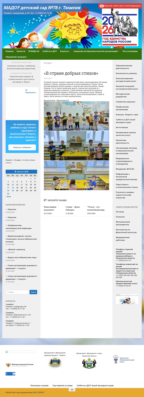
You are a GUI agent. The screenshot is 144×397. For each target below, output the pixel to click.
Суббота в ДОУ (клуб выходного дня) (125, 120)
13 (22, 184)
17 (8, 187)
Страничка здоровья (125, 102)
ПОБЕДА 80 (33, 51)
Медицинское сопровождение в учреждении (124, 161)
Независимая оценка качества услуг (126, 133)
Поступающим (130, 51)
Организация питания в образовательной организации (126, 150)
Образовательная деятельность (124, 66)
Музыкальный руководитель (123, 223)
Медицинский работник (122, 238)
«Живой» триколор (16, 249)
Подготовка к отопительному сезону (127, 185)
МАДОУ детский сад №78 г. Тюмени (41, 7)
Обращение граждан (16, 57)
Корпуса (64, 51)
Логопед (120, 212)
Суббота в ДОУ (49, 51)
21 (26, 187)
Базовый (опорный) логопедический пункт (127, 87)
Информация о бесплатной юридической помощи (126, 176)
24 (8, 190)
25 (13, 190)
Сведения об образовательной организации (96, 51)
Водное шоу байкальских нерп (22, 257)
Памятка (12, 209)
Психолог (120, 217)
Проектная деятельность (122, 141)
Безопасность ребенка (126, 73)
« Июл (8, 196)
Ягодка (48, 63)
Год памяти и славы (63, 385)
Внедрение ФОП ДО (125, 169)
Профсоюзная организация (122, 108)
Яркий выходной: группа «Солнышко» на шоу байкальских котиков (21, 239)
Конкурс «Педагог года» (127, 114)
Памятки (12, 217)
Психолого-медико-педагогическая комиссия (125, 195)
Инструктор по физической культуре (126, 230)
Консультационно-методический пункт (126, 79)
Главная (10, 51)
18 (13, 187)
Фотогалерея (122, 127)
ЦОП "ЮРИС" (38, 392)
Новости (21, 51)
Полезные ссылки (39, 385)
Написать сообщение (22, 147)
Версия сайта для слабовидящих (122, 5)
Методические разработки (123, 95)
